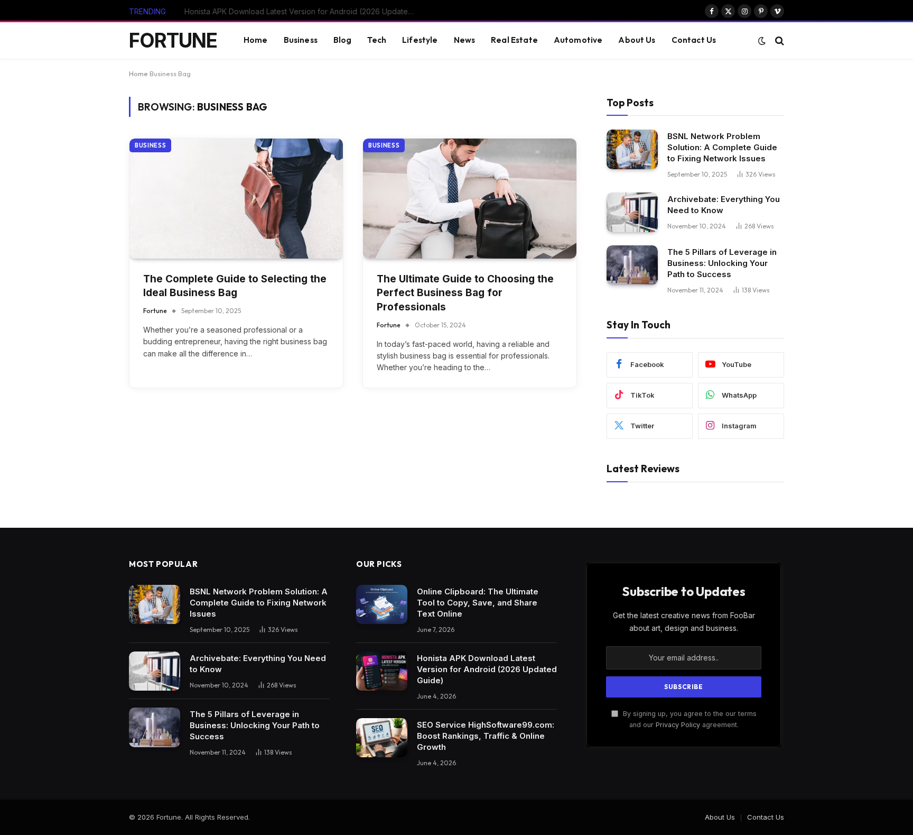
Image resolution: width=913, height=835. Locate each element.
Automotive (578, 40)
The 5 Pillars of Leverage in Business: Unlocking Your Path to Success (722, 263)
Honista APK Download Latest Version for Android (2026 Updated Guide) (303, 11)
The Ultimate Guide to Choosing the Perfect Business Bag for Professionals (465, 293)
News (465, 40)
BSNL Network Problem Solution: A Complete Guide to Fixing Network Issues (722, 147)
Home (256, 40)
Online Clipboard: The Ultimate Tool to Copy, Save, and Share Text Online (477, 602)
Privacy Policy (678, 725)
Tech (376, 40)
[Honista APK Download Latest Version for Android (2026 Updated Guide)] (381, 671)
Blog (342, 40)
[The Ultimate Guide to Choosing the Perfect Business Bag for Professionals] (469, 199)
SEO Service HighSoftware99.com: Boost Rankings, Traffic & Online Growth (485, 736)
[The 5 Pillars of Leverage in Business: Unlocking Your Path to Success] (632, 265)
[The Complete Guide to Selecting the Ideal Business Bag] (236, 199)
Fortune (155, 311)
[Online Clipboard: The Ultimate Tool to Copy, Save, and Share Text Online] (381, 605)
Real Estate (514, 40)
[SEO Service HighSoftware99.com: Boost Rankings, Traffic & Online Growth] (381, 738)
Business (301, 40)
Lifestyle (419, 40)
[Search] (778, 40)
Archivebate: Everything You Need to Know (723, 204)
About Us (636, 40)
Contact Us (694, 40)
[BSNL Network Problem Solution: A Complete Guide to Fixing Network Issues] (632, 149)
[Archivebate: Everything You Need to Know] (632, 212)
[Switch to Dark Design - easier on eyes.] (762, 40)
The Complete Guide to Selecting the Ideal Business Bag (235, 286)
